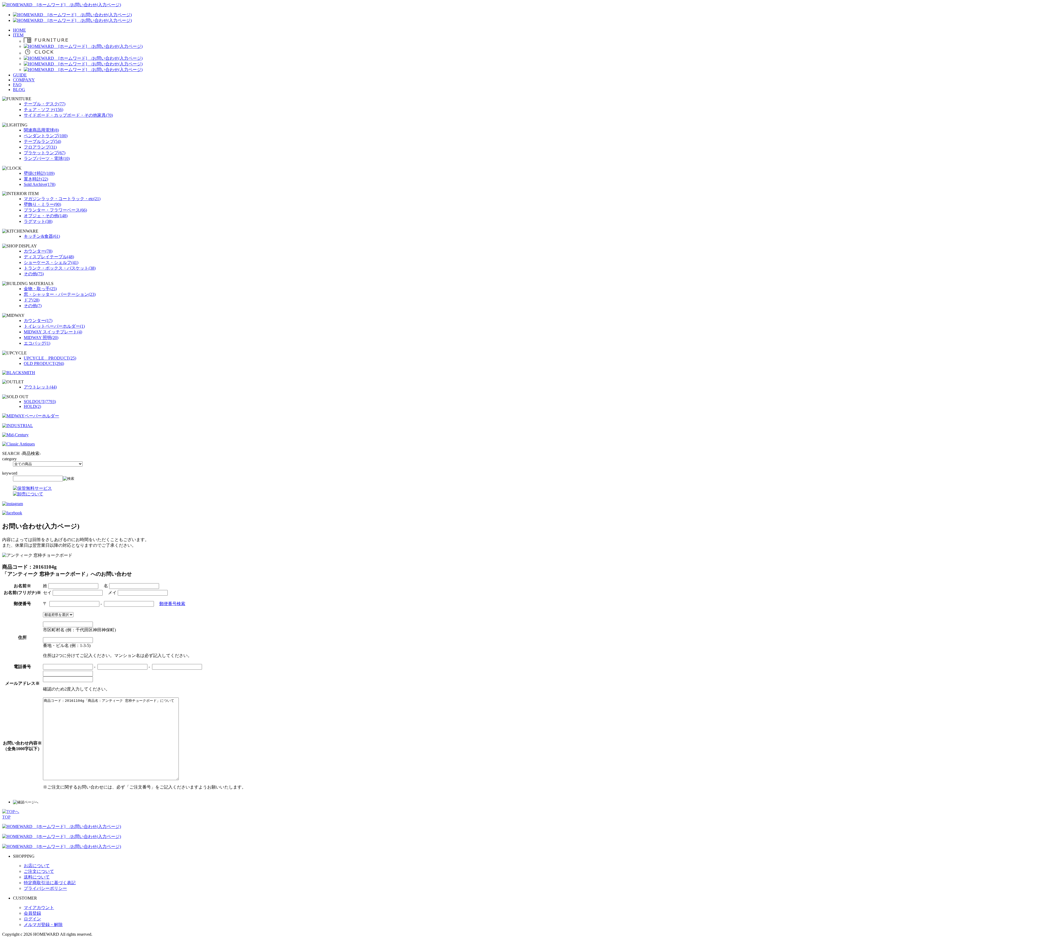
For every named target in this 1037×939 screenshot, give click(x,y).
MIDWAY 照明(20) (41, 337)
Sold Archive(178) (39, 184)
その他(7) (33, 305)
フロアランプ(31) (40, 147)
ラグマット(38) (38, 221)
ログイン (32, 919)
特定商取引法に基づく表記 (50, 882)
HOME (19, 30)
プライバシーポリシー (45, 888)
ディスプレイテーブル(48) (49, 256)
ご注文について (39, 871)
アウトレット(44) (40, 387)
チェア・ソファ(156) (43, 109)
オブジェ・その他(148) (46, 215)
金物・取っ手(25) (40, 288)
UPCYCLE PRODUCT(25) (50, 358)
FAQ (17, 84)
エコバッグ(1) (37, 343)
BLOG (19, 89)
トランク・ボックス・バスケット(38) (60, 268)
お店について (37, 865)
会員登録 (32, 913)
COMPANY (24, 80)
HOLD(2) (32, 406)
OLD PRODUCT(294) (44, 363)
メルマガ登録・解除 (43, 924)
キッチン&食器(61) (42, 236)
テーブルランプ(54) (42, 141)
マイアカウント (39, 907)
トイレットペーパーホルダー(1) (54, 326)
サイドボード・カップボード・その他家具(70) (68, 115)
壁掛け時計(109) (39, 173)
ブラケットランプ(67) (44, 152)
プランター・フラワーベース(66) (55, 210)
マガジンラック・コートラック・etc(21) (62, 198)
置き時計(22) (36, 179)
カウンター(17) (38, 320)
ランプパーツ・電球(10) (47, 158)
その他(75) (34, 273)
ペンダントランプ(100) (46, 135)
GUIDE (20, 75)
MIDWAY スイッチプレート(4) (53, 332)
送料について (37, 877)
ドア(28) (31, 300)
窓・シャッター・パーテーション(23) (60, 294)
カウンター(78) (38, 251)
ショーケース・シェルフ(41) (51, 262)
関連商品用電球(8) (41, 130)
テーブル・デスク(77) (44, 104)
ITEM (18, 35)
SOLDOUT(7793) (40, 401)
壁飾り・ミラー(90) (42, 204)
